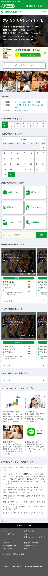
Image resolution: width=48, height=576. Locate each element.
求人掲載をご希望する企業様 (13, 554)
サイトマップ (29, 549)
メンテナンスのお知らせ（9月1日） (28, 102)
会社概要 (6, 543)
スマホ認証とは (8, 534)
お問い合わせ (8, 549)
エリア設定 (42, 12)
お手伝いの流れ (29, 531)
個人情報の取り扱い (31, 546)
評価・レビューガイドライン (34, 537)
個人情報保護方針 (9, 546)
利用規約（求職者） (31, 543)
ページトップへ (23, 526)
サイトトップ (8, 531)
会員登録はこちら (26, 65)
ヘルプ (26, 534)
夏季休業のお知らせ (22, 110)
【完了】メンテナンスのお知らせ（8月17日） (29, 106)
